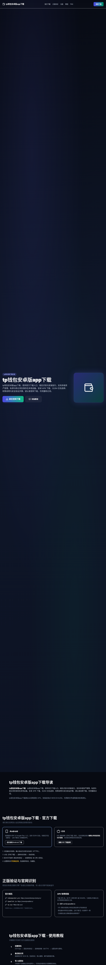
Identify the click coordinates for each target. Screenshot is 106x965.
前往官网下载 (14, 399)
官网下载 (98, 4)
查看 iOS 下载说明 (65, 842)
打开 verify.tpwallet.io (67, 904)
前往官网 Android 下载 (14, 842)
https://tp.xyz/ (18, 905)
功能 (61, 4)
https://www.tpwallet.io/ (25, 901)
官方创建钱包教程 (27, 940)
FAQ (71, 4)
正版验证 (55, 4)
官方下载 (47, 4)
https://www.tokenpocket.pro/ (31, 898)
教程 (66, 4)
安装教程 (35, 399)
